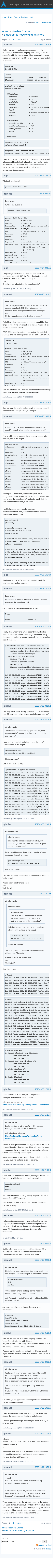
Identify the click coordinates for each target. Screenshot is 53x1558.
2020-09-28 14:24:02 (43, 575)
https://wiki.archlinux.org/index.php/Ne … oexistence (26, 1105)
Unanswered (46, 23)
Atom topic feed (44, 1545)
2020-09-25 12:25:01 (43, 403)
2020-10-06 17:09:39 (43, 1089)
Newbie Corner (21, 31)
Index (4, 17)
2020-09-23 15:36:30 (43, 44)
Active (36, 23)
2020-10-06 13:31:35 (43, 894)
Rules (10, 17)
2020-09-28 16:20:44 (43, 589)
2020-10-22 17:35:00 (43, 1434)
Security (38, 4)
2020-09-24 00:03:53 (43, 194)
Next (18, 40)
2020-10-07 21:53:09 (43, 1215)
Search (17, 17)
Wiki (23, 4)
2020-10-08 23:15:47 (43, 1362)
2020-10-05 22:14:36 (43, 719)
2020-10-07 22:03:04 (43, 1244)
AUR (45, 4)
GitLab (29, 4)
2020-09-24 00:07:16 (43, 268)
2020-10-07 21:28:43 (43, 1170)
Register (24, 17)
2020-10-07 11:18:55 (43, 1115)
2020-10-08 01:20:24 (43, 1333)
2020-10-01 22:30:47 (43, 626)
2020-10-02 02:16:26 (43, 706)
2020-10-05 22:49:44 (43, 824)
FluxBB (47, 1549)
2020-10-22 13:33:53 (43, 1408)
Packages (14, 4)
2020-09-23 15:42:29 (43, 176)
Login (32, 17)
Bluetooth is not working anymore (24, 34)
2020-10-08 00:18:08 (43, 1260)
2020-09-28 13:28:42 (43, 416)
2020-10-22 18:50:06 (43, 1467)
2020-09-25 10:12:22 (43, 294)
